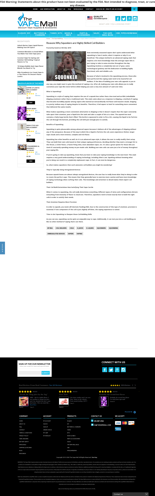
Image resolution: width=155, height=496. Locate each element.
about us (61, 9)
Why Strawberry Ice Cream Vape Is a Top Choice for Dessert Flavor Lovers (30, 74)
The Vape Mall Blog (57, 38)
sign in (45, 424)
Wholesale (22, 444)
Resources (22, 453)
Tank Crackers (23, 438)
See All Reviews (55, 385)
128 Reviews (37, 153)
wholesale (78, 9)
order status (47, 430)
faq (69, 9)
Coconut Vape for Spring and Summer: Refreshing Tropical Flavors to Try (28, 60)
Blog (20, 450)
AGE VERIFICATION (47, 9)
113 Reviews (37, 111)
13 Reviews (37, 132)
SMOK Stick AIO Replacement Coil (32, 127)
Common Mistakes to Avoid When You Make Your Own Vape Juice (30, 53)
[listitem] (35, 400)
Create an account (114, 9)
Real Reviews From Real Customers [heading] (33, 385)
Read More (33, 405)
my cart (45, 433)
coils (111, 71)
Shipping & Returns (25, 447)
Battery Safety (24, 441)
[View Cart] (135, 9)
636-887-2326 (99, 421)
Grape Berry (31, 109)
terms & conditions (25, 433)
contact (90, 9)
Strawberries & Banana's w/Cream (32, 148)
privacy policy (23, 435)
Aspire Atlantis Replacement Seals (32, 90)
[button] (133, 385)
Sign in (99, 9)
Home (48, 38)
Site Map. (94, 457)
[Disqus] (92, 265)
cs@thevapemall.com (102, 425)
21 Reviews (37, 94)
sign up (45, 427)
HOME (35, 9)
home (21, 421)
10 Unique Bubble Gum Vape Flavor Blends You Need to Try (30, 67)
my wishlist (47, 435)
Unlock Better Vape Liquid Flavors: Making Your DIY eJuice (30, 46)
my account (47, 421)
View (30, 103)
